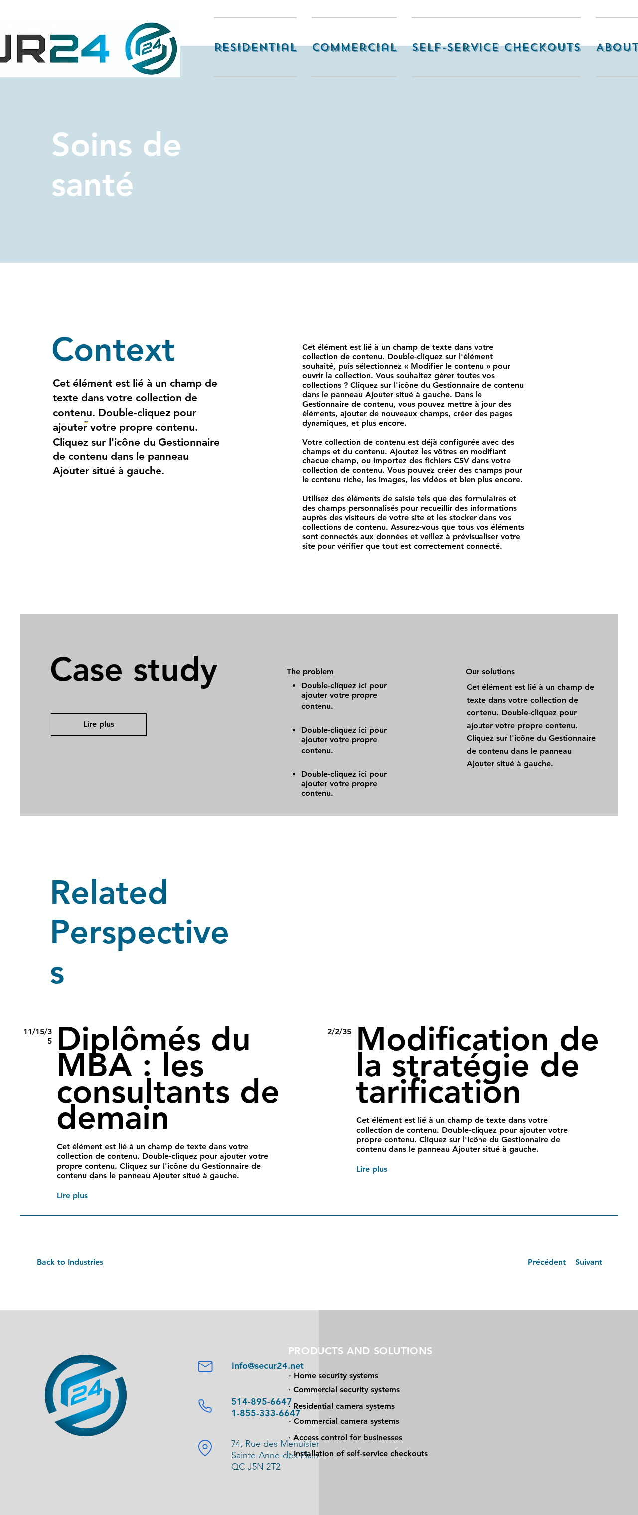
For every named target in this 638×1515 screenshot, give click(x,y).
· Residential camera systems (341, 1406)
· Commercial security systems (344, 1389)
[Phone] (205, 1406)
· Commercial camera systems (344, 1421)
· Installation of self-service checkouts (358, 1453)
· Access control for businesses (345, 1437)
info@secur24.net (268, 1365)
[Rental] (205, 1448)
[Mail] (205, 1366)
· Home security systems (333, 1375)
